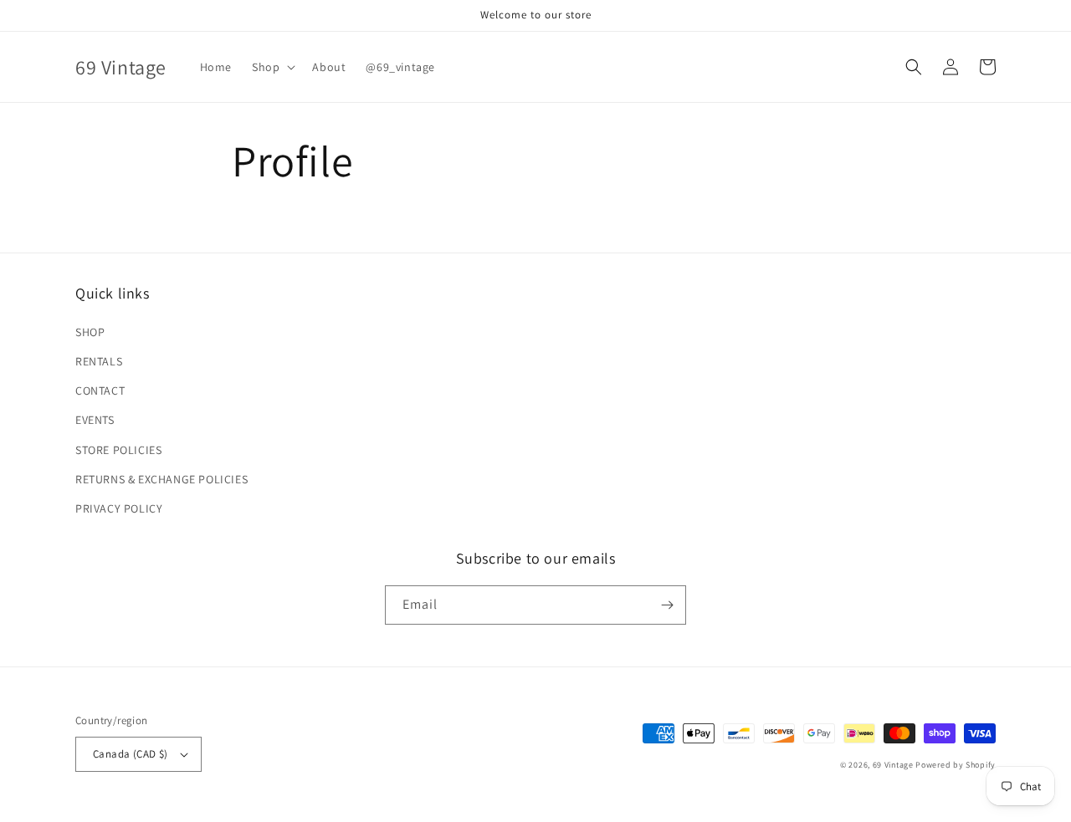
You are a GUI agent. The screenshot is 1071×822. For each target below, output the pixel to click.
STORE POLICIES (118, 449)
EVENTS (95, 419)
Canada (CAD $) (130, 754)
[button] (272, 66)
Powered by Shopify (955, 764)
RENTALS (98, 361)
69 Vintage (893, 764)
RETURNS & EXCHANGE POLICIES (161, 479)
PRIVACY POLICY (118, 508)
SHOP (90, 332)
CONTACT (100, 390)
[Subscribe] (666, 605)
